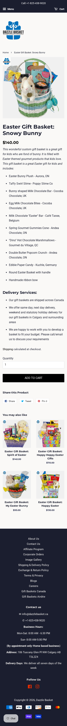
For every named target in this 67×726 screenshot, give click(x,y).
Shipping (8, 349)
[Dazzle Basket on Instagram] (37, 687)
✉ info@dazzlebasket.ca (33, 614)
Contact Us (33, 544)
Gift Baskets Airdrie (33, 596)
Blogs (33, 580)
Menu (10, 9)
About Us (33, 538)
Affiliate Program (33, 549)
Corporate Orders (33, 554)
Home (6, 52)
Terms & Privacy (33, 575)
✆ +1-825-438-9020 (33, 620)
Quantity (8, 358)
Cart (61, 9)
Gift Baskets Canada (33, 591)
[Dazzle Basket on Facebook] (30, 687)
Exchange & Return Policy (33, 570)
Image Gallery (33, 559)
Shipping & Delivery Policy (33, 565)
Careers (33, 586)
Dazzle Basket (44, 700)
